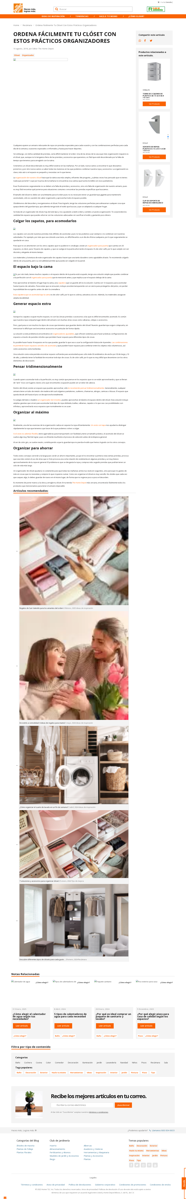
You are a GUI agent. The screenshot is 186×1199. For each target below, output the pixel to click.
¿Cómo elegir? (136, 16)
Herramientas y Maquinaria (96, 1152)
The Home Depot (79, 482)
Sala (166, 1062)
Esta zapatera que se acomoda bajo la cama (31, 294)
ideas (89, 1072)
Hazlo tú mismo (108, 16)
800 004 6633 (168, 1130)
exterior (44, 1072)
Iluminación (87, 1062)
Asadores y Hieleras (93, 1149)
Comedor (59, 1062)
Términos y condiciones (32, 1184)
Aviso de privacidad (56, 1184)
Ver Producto (154, 104)
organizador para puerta (98, 245)
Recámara (155, 1062)
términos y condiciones (98, 1112)
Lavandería (111, 1062)
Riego (52, 1159)
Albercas (88, 1145)
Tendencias (81, 16)
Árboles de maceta (25, 1145)
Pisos (140, 1036)
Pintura (134, 1072)
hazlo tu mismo (59, 1072)
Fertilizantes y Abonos (60, 1152)
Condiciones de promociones (132, 1184)
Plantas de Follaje (25, 1149)
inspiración (101, 1072)
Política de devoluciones (80, 1184)
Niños (134, 1062)
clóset (17, 55)
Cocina (39, 1062)
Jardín (99, 1062)
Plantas (87, 1159)
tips (153, 1072)
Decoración (73, 1062)
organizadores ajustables (63, 334)
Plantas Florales (24, 1152)
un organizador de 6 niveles (49, 400)
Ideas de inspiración (53, 16)
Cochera (28, 1062)
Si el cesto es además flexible (25, 433)
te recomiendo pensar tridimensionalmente (86, 388)
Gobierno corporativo (105, 1184)
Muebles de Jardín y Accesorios (64, 1155)
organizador (28, 55)
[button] (168, 134)
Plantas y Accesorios (93, 1155)
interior (114, 1072)
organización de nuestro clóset (28, 177)
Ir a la (167, 2)
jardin (124, 1072)
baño (19, 1072)
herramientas (76, 1072)
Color (48, 1062)
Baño (57, 1036)
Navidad (124, 1062)
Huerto (53, 1145)
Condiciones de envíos (160, 1184)
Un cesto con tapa (98, 425)
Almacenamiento (57, 1149)
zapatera (62, 283)
